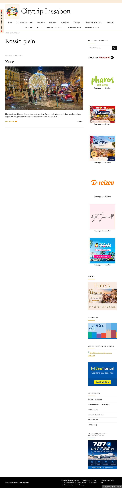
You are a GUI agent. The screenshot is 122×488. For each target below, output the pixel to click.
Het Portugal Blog (24, 22)
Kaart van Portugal (93, 22)
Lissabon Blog (94, 415)
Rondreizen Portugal (90, 480)
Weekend (28, 27)
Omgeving (110, 22)
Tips (39, 27)
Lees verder (9, 121)
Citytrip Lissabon (46, 11)
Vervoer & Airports (54, 27)
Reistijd (40, 22)
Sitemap (81, 485)
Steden (52, 22)
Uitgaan (77, 22)
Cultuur (91, 410)
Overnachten (73, 27)
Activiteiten (93, 399)
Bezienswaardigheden (97, 405)
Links (101, 483)
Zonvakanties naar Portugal (70, 480)
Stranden (65, 22)
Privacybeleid (24, 483)
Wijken (91, 425)
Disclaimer (92, 483)
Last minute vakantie (107, 480)
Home (10, 22)
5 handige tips (69, 483)
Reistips (91, 420)
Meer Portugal (91, 27)
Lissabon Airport (69, 485)
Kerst (9, 62)
